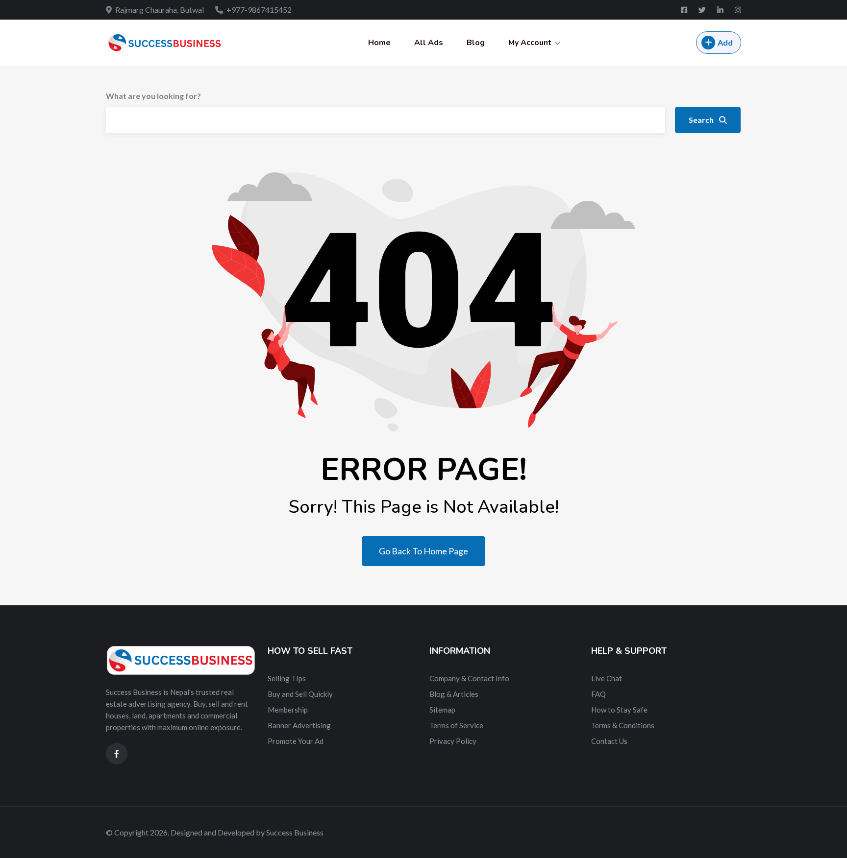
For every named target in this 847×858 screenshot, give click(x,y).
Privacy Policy (452, 741)
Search (702, 119)
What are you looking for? (153, 95)
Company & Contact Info (469, 678)
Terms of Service (456, 725)
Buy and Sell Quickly (300, 694)
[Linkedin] (721, 9)
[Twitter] (702, 9)
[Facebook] (685, 9)
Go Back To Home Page (423, 551)
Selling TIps (287, 678)
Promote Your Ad (296, 741)
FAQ (598, 694)
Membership (288, 709)
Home (379, 42)
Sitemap (442, 709)
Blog (476, 42)
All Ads (428, 42)
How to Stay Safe (619, 709)
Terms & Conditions (622, 725)
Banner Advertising (299, 725)
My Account (529, 42)
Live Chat (606, 678)
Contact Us (609, 741)
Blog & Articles (453, 694)
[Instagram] (738, 9)
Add (725, 42)
